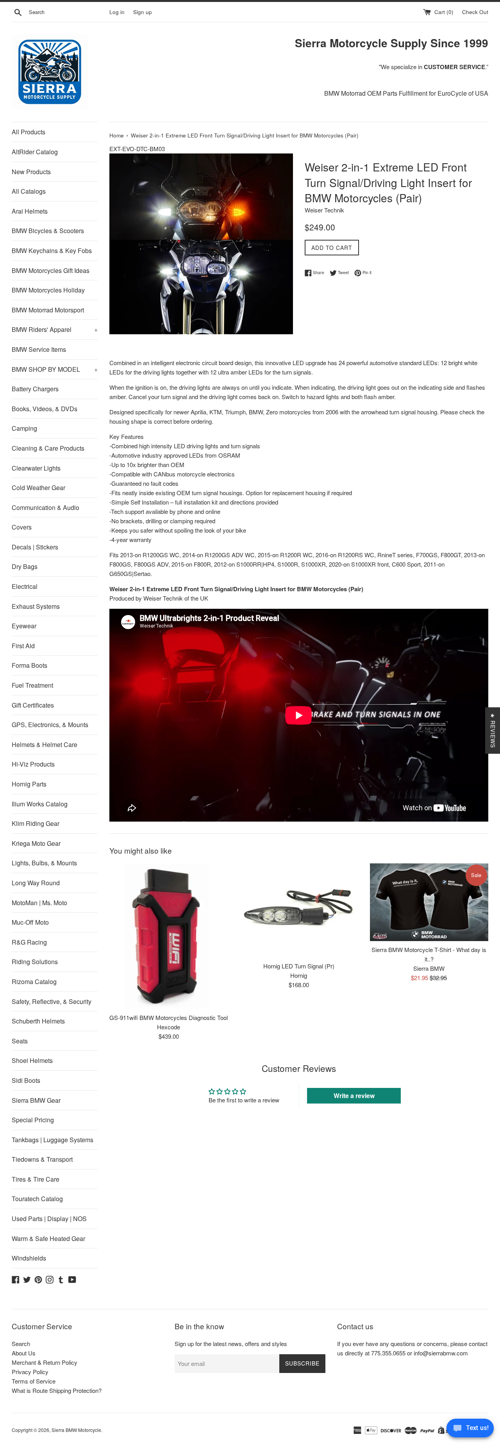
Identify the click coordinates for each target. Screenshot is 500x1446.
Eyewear (24, 625)
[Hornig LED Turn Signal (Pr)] (298, 910)
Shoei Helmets (32, 1060)
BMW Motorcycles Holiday (48, 289)
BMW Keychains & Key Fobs (52, 250)
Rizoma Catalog (34, 981)
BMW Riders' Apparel (55, 329)
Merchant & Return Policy (44, 1362)
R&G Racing (29, 942)
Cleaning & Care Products (48, 448)
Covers (22, 526)
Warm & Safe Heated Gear (48, 1238)
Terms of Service (33, 1381)
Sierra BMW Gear (36, 1100)
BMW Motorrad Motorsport (48, 309)
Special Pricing (33, 1119)
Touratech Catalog (37, 1198)
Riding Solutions (35, 961)
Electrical (25, 586)
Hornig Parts (29, 783)
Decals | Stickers (35, 546)
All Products (28, 131)
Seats (20, 1040)
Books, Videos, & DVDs (44, 408)
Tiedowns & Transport (42, 1159)
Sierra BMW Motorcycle (76, 1429)
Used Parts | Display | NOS (49, 1218)
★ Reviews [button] (493, 730)
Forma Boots (29, 665)
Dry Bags (25, 566)
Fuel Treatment (32, 685)
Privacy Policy (30, 1372)
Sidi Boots (26, 1080)
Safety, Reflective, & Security (51, 1001)
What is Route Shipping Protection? (57, 1390)
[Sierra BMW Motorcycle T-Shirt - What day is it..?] (429, 902)
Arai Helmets (30, 211)
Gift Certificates (33, 705)
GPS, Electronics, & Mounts (50, 724)
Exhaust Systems (36, 606)
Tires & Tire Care (35, 1179)
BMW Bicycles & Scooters (48, 230)
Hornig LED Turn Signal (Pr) (298, 966)
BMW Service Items (39, 349)
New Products (31, 171)
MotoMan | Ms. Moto (39, 902)
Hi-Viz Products (33, 764)
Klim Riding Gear (35, 823)
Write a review (354, 1095)
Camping (24, 428)
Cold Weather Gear (38, 487)
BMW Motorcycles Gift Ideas (50, 270)
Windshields (29, 1257)
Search (21, 1343)
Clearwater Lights (36, 468)
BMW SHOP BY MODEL (55, 369)
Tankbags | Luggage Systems (52, 1139)
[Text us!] (470, 1430)
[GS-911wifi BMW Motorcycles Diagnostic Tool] (168, 936)
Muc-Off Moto (30, 922)
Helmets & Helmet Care (44, 744)
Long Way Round (36, 882)
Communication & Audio (45, 507)
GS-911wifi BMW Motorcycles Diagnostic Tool (168, 1017)
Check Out (475, 12)
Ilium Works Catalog (40, 803)
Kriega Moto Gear (36, 843)
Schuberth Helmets (38, 1020)
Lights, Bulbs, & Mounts (44, 862)
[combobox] (67, 12)
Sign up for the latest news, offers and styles (231, 1343)
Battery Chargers (35, 388)
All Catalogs (29, 191)
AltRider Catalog (35, 151)
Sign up (142, 12)
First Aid (23, 645)
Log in (117, 12)
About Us (24, 1353)
